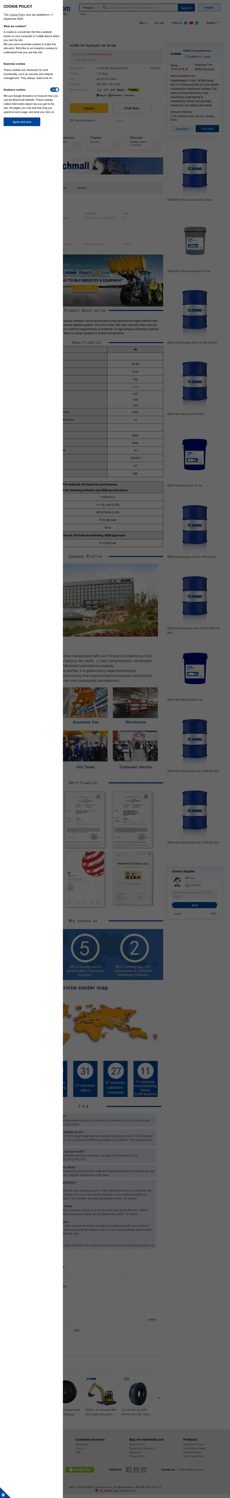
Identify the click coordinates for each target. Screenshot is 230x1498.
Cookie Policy (17, 14)
